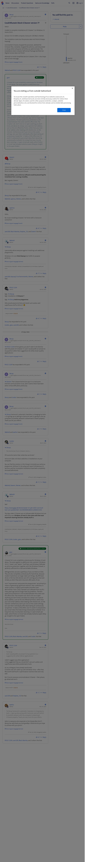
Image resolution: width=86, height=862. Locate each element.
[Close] (72, 88)
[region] (43, 100)
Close (64, 110)
